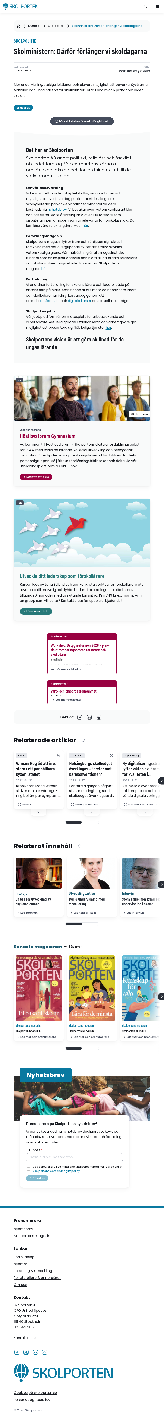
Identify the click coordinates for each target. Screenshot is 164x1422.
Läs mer (75, 946)
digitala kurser (79, 300)
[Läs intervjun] (39, 873)
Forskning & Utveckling (33, 1270)
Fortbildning (24, 1256)
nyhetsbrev (57, 209)
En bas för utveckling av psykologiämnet (33, 902)
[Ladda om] (83, 740)
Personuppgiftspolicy (32, 1399)
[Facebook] (80, 717)
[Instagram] (44, 1352)
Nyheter (34, 26)
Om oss (20, 1284)
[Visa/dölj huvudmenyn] (158, 6)
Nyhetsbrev (23, 1229)
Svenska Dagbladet (134, 71)
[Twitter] (26, 1352)
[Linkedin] (89, 717)
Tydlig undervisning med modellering (87, 902)
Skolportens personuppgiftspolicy (56, 1171)
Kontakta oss (25, 1337)
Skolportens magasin (32, 1235)
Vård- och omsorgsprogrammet (74, 691)
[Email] (99, 717)
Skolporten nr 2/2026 (81, 1031)
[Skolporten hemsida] (20, 6)
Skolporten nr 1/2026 (134, 1031)
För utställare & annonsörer (37, 1277)
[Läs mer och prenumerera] (39, 988)
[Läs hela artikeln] (92, 873)
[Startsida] (19, 25)
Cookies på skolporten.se (35, 1392)
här (85, 225)
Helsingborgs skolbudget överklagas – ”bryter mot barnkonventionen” (90, 769)
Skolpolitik (56, 26)
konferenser (50, 300)
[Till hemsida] (63, 1374)
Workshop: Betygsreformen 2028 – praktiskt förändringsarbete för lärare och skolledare (80, 650)
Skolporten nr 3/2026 (28, 1031)
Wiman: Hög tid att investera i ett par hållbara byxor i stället (37, 769)
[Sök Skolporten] (145, 6)
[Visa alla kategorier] (58, 756)
